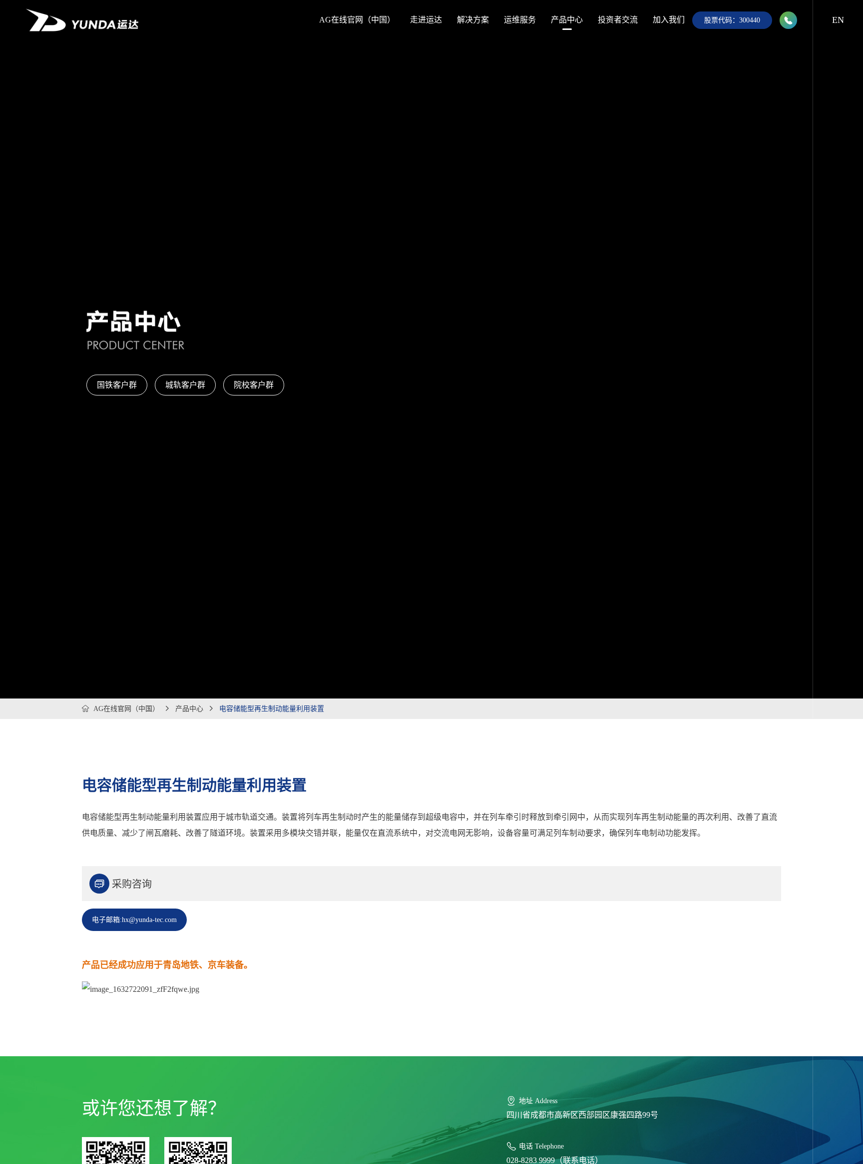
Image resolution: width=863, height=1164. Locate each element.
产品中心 (567, 19)
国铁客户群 (117, 385)
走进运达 (426, 19)
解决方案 (473, 19)
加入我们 (669, 19)
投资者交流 (618, 19)
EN (838, 20)
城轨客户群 (185, 385)
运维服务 (520, 19)
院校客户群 (254, 385)
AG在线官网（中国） (357, 19)
